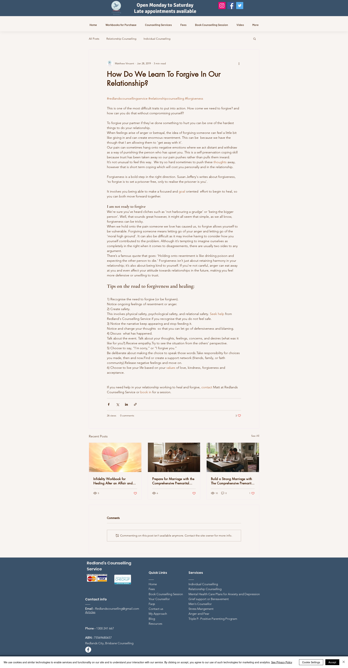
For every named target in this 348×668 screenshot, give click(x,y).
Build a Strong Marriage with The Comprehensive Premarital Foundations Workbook (232, 481)
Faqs (152, 604)
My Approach (158, 613)
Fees (152, 589)
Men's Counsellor (200, 604)
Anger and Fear (198, 613)
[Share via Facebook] (108, 404)
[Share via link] (135, 404)
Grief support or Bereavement (208, 599)
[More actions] (239, 63)
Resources (155, 623)
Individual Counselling (157, 38)
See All (255, 435)
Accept (332, 662)
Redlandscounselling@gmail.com (117, 608)
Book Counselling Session (166, 594)
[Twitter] (239, 5)
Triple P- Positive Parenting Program (212, 619)
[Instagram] (221, 5)
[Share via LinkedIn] (126, 404)
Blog (152, 619)
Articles (90, 612)
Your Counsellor (159, 599)
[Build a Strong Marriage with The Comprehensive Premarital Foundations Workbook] (233, 457)
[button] (254, 38)
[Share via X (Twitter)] (117, 404)
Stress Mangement (201, 609)
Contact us (156, 609)
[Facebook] (230, 5)
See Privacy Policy (281, 662)
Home (153, 584)
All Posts (94, 38)
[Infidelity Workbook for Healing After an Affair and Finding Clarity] (115, 457)
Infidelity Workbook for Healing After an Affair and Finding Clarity (112, 481)
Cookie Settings (311, 662)
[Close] (343, 662)
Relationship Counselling (121, 38)
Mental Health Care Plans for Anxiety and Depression (224, 594)
